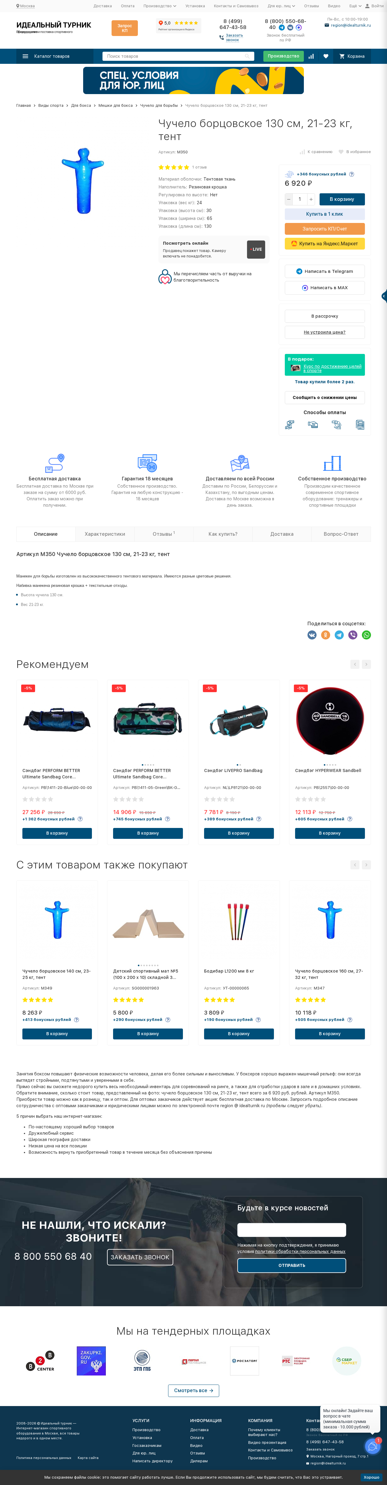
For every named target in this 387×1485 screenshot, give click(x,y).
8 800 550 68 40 (53, 1256)
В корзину (342, 199)
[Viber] (352, 634)
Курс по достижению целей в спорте (333, 368)
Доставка (102, 6)
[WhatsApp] (366, 634)
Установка (195, 6)
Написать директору (152, 1461)
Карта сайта (88, 1458)
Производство (283, 56)
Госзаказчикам (146, 1445)
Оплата (128, 6)
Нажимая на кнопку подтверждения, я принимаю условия (291, 1248)
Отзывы (311, 6)
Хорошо (371, 1477)
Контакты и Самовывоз (236, 6)
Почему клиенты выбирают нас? (264, 1432)
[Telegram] (339, 634)
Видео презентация (267, 1442)
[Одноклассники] (325, 634)
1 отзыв (199, 167)
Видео (334, 6)
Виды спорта (50, 105)
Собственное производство (332, 479)
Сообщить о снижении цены (325, 397)
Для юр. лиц (143, 1453)
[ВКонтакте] (312, 634)
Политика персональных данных (43, 1458)
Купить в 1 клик (324, 214)
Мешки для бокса (116, 105)
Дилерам (199, 1461)
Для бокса (81, 105)
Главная (23, 105)
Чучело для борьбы (159, 105)
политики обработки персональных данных (300, 1251)
